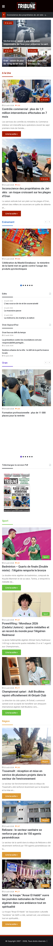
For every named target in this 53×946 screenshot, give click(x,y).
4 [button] (27, 285)
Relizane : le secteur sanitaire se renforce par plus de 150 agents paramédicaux (22, 834)
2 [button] (23, 285)
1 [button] (21, 285)
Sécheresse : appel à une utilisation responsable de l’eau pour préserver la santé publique (26, 44)
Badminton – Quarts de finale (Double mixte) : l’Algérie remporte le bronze (25, 568)
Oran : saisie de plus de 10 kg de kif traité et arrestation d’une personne (13, 65)
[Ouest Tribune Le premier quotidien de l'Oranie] (27, 6)
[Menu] (3, 7)
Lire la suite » (11, 134)
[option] (26, 43)
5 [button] (29, 285)
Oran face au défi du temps (14, 332)
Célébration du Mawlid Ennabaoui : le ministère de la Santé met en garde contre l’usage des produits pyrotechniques (25, 266)
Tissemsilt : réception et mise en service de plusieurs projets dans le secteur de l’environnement (24, 775)
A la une (8, 23)
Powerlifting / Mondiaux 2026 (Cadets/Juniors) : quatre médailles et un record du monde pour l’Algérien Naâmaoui (25, 629)
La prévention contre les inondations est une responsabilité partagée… (21, 341)
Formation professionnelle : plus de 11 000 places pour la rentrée (24, 414)
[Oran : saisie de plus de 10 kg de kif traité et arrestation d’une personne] (14, 57)
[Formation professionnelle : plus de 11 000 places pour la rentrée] (26, 387)
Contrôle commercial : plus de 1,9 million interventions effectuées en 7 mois (24, 113)
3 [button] (25, 285)
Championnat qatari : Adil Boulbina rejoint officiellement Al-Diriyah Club (24, 693)
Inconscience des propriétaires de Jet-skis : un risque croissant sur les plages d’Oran (26, 192)
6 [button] (31, 285)
